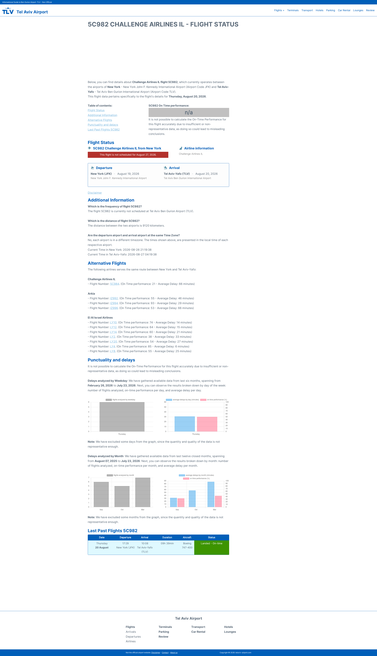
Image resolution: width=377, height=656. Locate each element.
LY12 (113, 327)
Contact (165, 652)
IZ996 (114, 308)
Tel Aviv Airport (32, 12)
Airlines (131, 641)
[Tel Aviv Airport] (8, 10)
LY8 (112, 351)
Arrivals (131, 631)
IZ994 (114, 303)
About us (173, 652)
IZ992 (114, 298)
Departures (133, 636)
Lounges (358, 10)
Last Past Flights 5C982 (104, 129)
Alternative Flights (100, 120)
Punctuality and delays (103, 124)
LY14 (113, 332)
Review (370, 10)
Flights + (279, 10)
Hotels (319, 10)
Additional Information (102, 115)
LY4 (112, 346)
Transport (307, 10)
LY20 (113, 341)
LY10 (113, 322)
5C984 (114, 284)
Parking (330, 10)
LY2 (112, 336)
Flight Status (96, 110)
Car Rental (344, 10)
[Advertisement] (188, 55)
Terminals (293, 10)
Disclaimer (155, 652)
